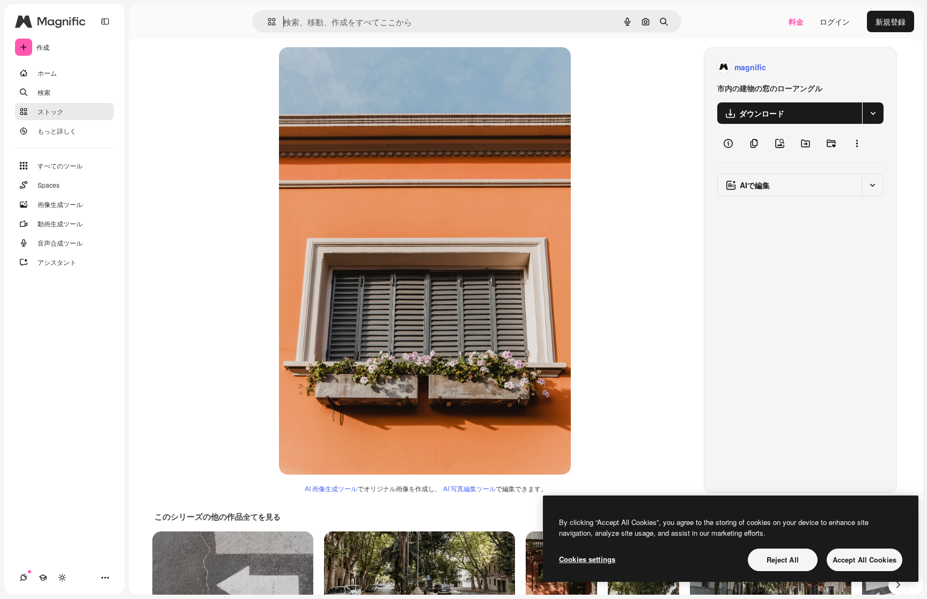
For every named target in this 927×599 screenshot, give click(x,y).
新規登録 (891, 21)
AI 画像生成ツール (331, 488)
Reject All (783, 559)
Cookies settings (587, 559)
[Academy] (43, 577)
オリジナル (353, 67)
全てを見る (262, 516)
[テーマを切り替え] (62, 577)
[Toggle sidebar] (105, 21)
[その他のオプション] (856, 143)
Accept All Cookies (864, 559)
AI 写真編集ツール (469, 488)
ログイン (835, 21)
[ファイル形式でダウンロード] (873, 113)
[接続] (23, 577)
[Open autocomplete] (267, 22)
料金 (796, 21)
